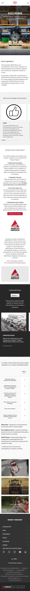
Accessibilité (20, 570)
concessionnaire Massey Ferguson (16, 263)
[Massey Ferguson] (15, 3)
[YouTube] (20, 552)
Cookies (24, 568)
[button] (3, 139)
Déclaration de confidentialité (9, 568)
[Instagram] (14, 552)
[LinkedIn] (25, 552)
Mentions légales (8, 570)
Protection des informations (13, 574)
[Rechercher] (28, 3)
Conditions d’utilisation (14, 572)
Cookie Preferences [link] (15, 580)
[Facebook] (3, 552)
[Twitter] (9, 552)
